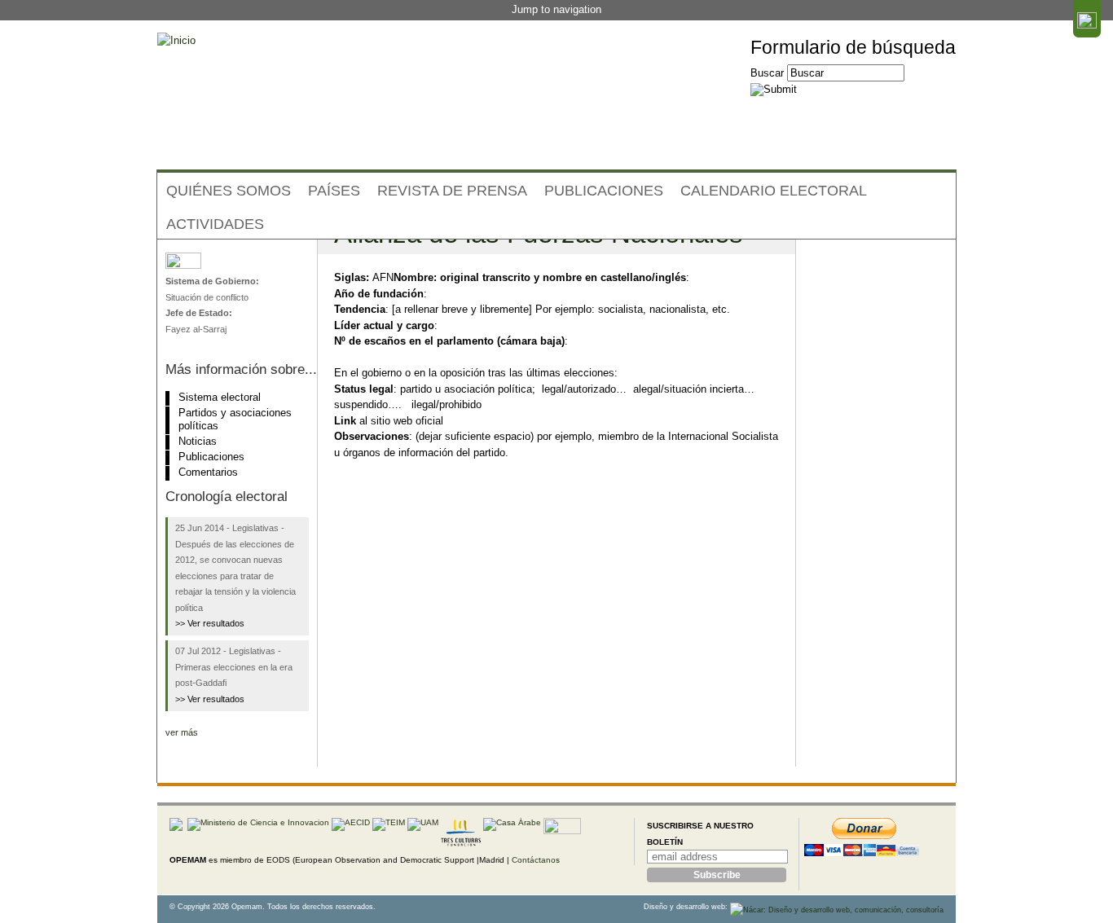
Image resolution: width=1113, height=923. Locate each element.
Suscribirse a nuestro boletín (700, 833)
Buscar (768, 73)
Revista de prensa (452, 190)
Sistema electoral (219, 397)
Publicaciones (603, 190)
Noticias (197, 441)
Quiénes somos (228, 190)
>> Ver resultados (209, 623)
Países (334, 190)
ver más (181, 732)
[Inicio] (176, 41)
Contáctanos (536, 859)
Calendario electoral (773, 190)
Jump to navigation (556, 9)
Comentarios (208, 472)
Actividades (215, 224)
